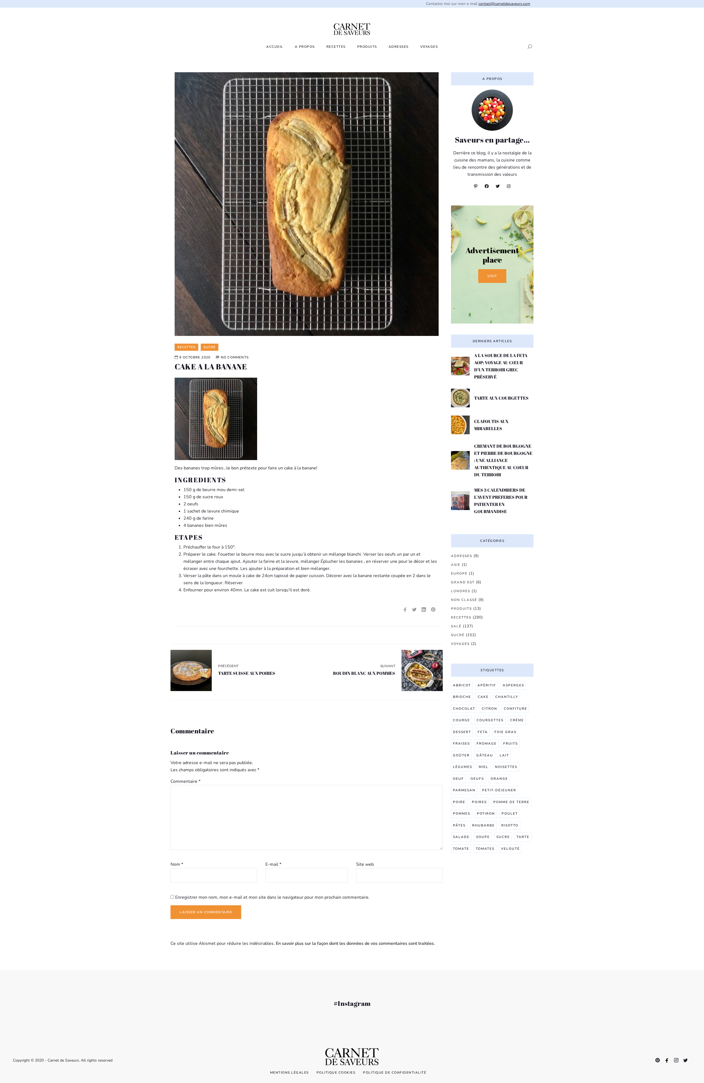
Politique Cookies (336, 1072)
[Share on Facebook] (405, 610)
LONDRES (460, 591)
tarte (522, 837)
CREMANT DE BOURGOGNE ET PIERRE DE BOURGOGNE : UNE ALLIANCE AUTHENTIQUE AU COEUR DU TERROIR (503, 460)
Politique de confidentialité (394, 1072)
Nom (176, 864)
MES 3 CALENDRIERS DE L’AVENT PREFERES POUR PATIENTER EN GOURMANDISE (500, 500)
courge (461, 720)
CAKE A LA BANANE (211, 366)
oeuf (458, 778)
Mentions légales (289, 1072)
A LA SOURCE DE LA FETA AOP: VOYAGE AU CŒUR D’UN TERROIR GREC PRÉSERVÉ (500, 366)
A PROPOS (305, 46)
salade (461, 837)
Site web (365, 864)
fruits (510, 743)
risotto (509, 825)
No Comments (235, 357)
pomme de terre (511, 802)
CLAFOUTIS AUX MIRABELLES (491, 424)
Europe (459, 573)
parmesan (464, 790)
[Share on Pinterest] (433, 610)
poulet (510, 813)
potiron (486, 813)
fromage (487, 743)
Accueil (274, 46)
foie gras (505, 732)
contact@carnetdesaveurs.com (504, 3)
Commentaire (185, 781)
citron (489, 708)
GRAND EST (463, 582)
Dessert (462, 732)
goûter (461, 755)
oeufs (477, 778)
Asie (455, 565)
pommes (461, 813)
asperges (513, 685)
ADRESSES (399, 46)
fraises (461, 743)
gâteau (484, 755)
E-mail (273, 864)
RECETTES (336, 46)
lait (504, 755)
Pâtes (459, 825)
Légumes (462, 767)
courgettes (490, 720)
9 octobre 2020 (194, 357)
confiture (515, 708)
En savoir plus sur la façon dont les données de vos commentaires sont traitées (355, 943)
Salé (456, 626)
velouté (510, 849)
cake (483, 697)
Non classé (464, 600)
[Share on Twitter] (414, 610)
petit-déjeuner (499, 790)
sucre (503, 837)
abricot (462, 685)
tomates (485, 849)
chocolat (464, 708)
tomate (461, 849)
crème (517, 720)
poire (459, 802)
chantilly (506, 697)
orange (499, 778)
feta (483, 732)
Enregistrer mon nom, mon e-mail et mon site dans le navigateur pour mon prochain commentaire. (272, 897)
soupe (483, 837)
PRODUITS (367, 46)
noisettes (506, 767)
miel (483, 767)
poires (479, 802)
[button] (528, 46)
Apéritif (486, 685)
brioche (462, 697)
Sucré (457, 635)
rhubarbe (483, 825)
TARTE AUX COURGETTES (501, 398)
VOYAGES (429, 46)
